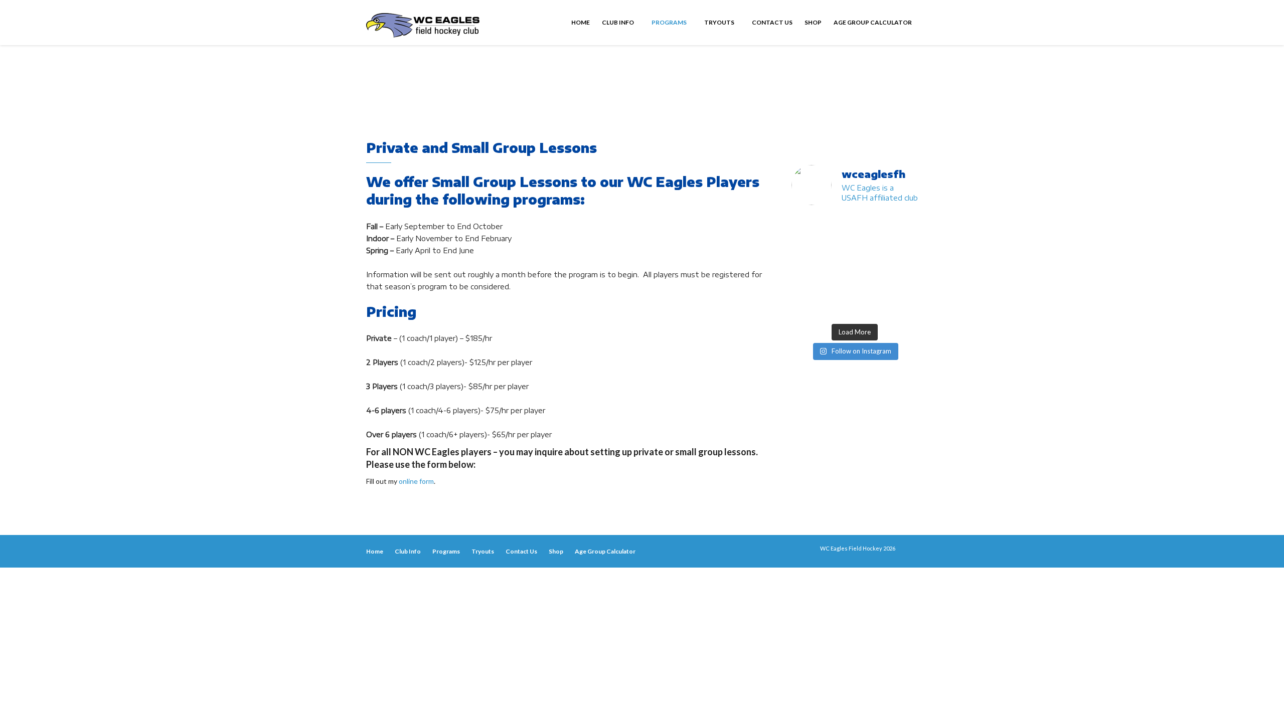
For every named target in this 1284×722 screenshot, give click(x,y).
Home (580, 22)
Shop (813, 22)
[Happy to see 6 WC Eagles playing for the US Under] (805, 245)
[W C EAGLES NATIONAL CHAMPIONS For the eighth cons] (871, 245)
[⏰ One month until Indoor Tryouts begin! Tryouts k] (805, 286)
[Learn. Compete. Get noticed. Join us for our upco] (904, 307)
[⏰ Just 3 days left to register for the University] (904, 286)
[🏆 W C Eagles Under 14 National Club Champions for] (871, 266)
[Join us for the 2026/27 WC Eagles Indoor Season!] (904, 225)
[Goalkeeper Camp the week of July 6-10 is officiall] (871, 307)
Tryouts (719, 22)
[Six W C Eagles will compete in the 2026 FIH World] (838, 225)
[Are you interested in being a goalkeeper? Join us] (805, 225)
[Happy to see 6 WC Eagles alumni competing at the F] (838, 286)
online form (416, 481)
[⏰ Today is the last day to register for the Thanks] (871, 286)
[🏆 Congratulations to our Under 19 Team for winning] (805, 266)
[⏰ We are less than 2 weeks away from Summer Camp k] (904, 266)
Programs (670, 22)
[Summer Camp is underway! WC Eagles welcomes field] (838, 245)
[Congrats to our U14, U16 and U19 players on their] (805, 307)
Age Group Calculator (873, 22)
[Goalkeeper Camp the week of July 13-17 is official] (838, 307)
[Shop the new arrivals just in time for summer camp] (904, 245)
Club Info (618, 22)
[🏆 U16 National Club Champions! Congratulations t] (838, 266)
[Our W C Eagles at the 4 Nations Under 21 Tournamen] (871, 225)
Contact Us (772, 22)
